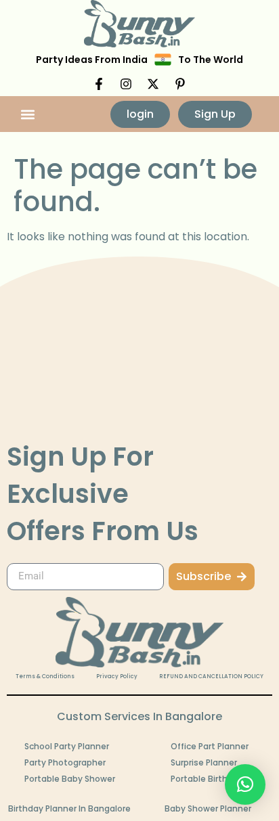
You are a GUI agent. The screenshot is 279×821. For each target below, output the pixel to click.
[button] (28, 114)
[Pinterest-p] (180, 84)
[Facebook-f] (99, 84)
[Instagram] (126, 84)
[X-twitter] (153, 84)
